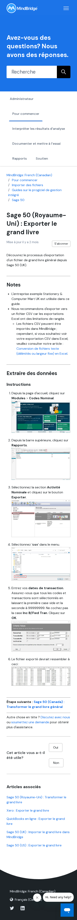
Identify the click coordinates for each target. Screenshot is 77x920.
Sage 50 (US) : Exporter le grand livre (34, 845)
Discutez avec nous (55, 717)
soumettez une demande (30, 722)
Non (56, 763)
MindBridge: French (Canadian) (29, 175)
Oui (55, 747)
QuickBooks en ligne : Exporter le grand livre (36, 821)
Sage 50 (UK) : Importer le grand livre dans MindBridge (38, 834)
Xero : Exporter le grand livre (28, 810)
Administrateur (21, 99)
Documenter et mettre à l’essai (36, 143)
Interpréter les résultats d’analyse (38, 128)
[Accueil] (22, 8)
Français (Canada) (28, 899)
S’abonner (61, 243)
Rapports (19, 158)
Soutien (42, 158)
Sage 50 (18, 200)
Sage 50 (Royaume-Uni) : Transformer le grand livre (36, 799)
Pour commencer (25, 114)
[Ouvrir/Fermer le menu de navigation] (66, 8)
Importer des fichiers (27, 185)
